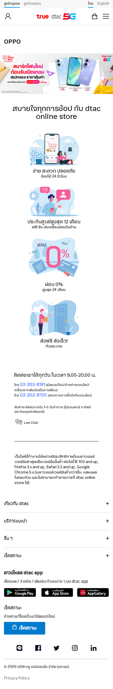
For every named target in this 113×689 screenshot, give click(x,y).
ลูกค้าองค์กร (32, 3)
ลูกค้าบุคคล (12, 3)
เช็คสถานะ (28, 628)
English (103, 3)
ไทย (90, 3)
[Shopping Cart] (94, 16)
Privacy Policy (17, 678)
